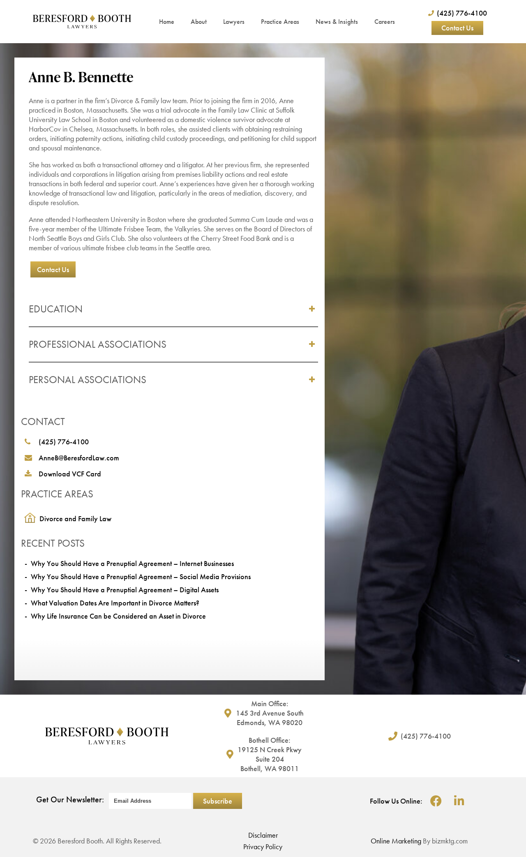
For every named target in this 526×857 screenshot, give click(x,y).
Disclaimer (263, 835)
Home (166, 21)
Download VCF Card (70, 473)
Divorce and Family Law (75, 518)
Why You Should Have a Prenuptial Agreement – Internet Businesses (132, 563)
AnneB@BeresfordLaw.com (79, 457)
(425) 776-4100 (64, 441)
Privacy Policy (262, 846)
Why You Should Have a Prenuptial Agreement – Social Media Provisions (141, 576)
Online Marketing (396, 840)
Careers (384, 21)
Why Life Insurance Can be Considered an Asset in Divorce (118, 616)
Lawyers (234, 21)
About (199, 21)
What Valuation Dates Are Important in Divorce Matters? (115, 603)
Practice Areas (280, 21)
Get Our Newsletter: (70, 799)
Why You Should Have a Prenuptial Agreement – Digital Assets (125, 589)
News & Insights (337, 21)
